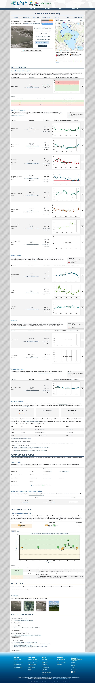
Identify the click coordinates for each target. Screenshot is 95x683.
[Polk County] (31, 3)
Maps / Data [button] (47, 9)
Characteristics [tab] (63, 20)
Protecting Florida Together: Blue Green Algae (23, 647)
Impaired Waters (17, 661)
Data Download (31, 662)
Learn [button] (60, 9)
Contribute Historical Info (61, 662)
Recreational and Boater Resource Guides (20, 589)
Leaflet (61, 50)
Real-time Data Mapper (18, 667)
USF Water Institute (38, 681)
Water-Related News (17, 665)
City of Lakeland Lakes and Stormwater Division (23, 620)
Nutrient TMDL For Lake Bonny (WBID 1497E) (22, 448)
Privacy (72, 667)
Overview (16, 17)
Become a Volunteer (47, 23)
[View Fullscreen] (57, 28)
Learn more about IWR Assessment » (26, 406)
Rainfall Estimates (31, 667)
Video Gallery (44, 659)
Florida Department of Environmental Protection (22, 438)
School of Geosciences (46, 681)
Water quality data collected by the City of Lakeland (32, 341)
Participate (59, 657)
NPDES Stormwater (17, 659)
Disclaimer (73, 665)
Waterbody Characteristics (42, 42)
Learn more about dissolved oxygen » (45, 372)
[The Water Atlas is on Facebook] (72, 672)
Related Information (78, 17)
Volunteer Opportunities (61, 659)
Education (44, 670)
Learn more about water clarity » (30, 260)
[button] (57, 23)
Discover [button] (32, 9)
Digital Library (44, 664)
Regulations (44, 674)
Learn (43, 657)
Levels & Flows (36, 17)
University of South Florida (65, 681)
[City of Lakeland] (37, 3)
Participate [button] (75, 9)
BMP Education (45, 662)
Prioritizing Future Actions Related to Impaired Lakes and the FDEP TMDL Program (30, 450)
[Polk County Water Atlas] (19, 3)
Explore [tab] (81, 20)
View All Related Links (16, 622)
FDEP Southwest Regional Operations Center (33, 244)
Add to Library (59, 664)
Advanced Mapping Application (33, 661)
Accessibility (73, 663)
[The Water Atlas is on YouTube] (75, 672)
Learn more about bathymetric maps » (36, 495)
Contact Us (73, 662)
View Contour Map (73, 501)
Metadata (29, 669)
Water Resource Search (32, 659)
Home (18, 9)
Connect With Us (74, 669)
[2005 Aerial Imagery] (28, 605)
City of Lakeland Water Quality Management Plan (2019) (25, 642)
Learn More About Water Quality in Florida (32, 50)
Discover (16, 657)
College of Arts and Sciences (55, 681)
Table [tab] (18, 531)
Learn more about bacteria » (19, 327)
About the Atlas (74, 660)
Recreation (57, 17)
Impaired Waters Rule (63, 404)
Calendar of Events (45, 667)
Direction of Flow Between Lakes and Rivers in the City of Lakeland (27, 635)
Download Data (43, 45)
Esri (67, 50)
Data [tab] (69, 20)
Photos (67, 17)
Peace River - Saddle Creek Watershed (32, 23)
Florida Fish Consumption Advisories (32, 421)
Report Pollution (60, 661)
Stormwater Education (46, 672)
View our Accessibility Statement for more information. (61, 678)
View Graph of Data (37, 484)
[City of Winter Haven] (46, 3)
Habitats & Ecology (46, 17)
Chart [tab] (13, 531)
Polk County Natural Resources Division (33, 87)
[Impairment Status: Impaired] (47, 20)
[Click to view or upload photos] (22, 37)
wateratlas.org (74, 658)
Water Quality (26, 17)
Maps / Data (31, 657)
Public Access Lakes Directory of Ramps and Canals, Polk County (27, 627)
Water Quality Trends (18, 664)
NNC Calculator (31, 670)
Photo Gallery (44, 669)
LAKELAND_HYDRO (65, 471)
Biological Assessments (18, 662)
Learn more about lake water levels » (33, 465)
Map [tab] (57, 20)
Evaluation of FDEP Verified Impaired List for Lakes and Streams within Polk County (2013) (31, 447)
